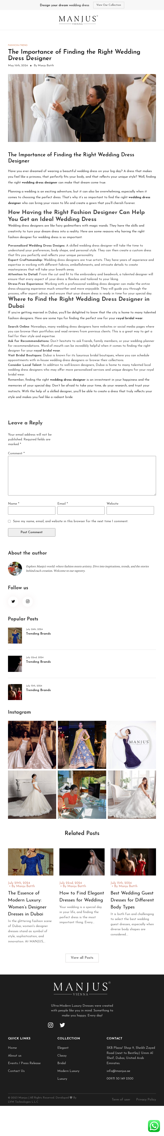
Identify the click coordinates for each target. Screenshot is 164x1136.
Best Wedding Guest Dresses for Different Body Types (132, 900)
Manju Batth (25, 886)
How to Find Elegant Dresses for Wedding (81, 897)
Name (13, 503)
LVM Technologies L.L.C (23, 1101)
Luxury (62, 1079)
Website (112, 503)
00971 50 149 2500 (120, 1078)
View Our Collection (108, 5)
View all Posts (82, 958)
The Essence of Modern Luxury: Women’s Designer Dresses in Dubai (27, 904)
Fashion (13, 45)
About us (14, 1055)
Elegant (63, 1048)
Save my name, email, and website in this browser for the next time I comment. (70, 521)
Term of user (121, 1099)
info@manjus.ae (118, 1071)
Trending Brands (38, 633)
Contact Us (16, 1071)
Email (62, 503)
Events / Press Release (24, 1063)
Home (12, 1048)
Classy (62, 1055)
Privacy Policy (146, 1099)
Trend (24, 45)
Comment (16, 453)
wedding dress (64, 5)
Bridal (61, 1063)
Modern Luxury (68, 1071)
